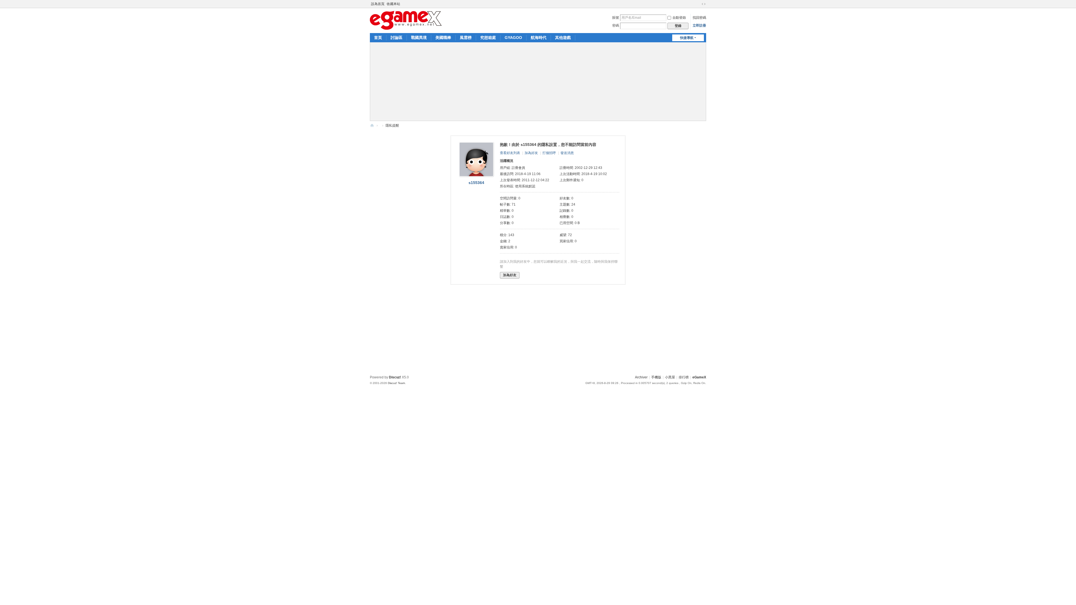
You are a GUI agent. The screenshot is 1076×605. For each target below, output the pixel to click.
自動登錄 (679, 18)
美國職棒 (443, 37)
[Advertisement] (538, 81)
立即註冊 (699, 25)
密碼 (615, 25)
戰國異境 (419, 37)
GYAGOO (513, 37)
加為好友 (531, 153)
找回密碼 (699, 18)
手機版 (656, 377)
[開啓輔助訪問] (698, 3)
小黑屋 (670, 377)
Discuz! (395, 377)
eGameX (372, 126)
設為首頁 (377, 4)
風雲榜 (466, 37)
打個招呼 (549, 153)
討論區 (396, 37)
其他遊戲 (563, 37)
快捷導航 (687, 38)
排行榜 (684, 377)
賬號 (615, 18)
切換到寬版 (703, 3)
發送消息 (567, 153)
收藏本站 (393, 4)
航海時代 (538, 37)
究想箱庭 (488, 37)
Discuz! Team (396, 383)
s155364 (476, 182)
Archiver (641, 377)
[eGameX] (406, 20)
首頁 (378, 37)
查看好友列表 (510, 153)
